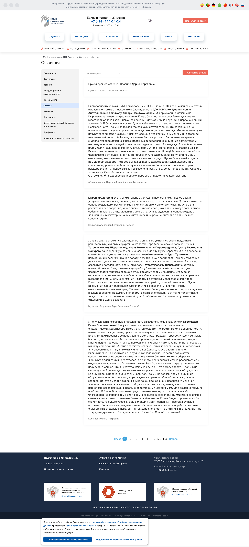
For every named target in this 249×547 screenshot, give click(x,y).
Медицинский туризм (103, 48)
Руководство (50, 73)
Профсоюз (49, 132)
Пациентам (111, 36)
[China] (225, 5)
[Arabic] (219, 5)
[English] (237, 5)
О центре (54, 36)
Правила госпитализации (58, 469)
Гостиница (127, 48)
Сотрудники (77, 48)
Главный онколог (54, 48)
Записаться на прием (195, 21)
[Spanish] (202, 5)
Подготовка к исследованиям (61, 457)
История (47, 84)
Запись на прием (54, 463)
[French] (231, 5)
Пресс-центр (50, 100)
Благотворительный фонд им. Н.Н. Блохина (58, 125)
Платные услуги (198, 48)
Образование (141, 36)
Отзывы (47, 105)
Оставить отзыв (196, 72)
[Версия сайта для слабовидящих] (150, 22)
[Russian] (243, 5)
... (154, 438)
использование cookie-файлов (81, 525)
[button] (103, 73)
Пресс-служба (175, 48)
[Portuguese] (208, 5)
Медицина (81, 36)
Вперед (173, 438)
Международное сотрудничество (52, 92)
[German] (214, 5)
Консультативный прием (113, 463)
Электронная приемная (112, 457)
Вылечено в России (150, 48)
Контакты (194, 36)
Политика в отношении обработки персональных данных (124, 507)
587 (159, 438)
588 (165, 438)
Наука (168, 36)
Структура (49, 79)
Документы (49, 117)
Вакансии (48, 111)
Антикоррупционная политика (58, 138)
